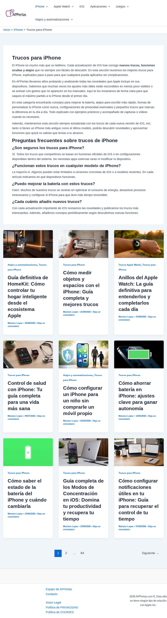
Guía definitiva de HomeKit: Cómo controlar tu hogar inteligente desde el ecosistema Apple (28, 296)
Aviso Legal (53, 602)
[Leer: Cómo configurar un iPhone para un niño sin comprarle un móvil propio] (83, 354)
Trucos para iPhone (74, 264)
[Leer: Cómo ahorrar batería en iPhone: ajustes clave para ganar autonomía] (139, 354)
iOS (81, 6)
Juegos (120, 6)
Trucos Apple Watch (130, 264)
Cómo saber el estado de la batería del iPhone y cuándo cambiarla (27, 493)
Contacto (52, 594)
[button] (46, 6)
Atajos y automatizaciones (52, 19)
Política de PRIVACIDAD (62, 607)
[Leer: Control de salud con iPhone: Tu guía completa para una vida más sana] (28, 354)
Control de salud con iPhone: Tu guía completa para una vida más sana (27, 395)
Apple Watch (62, 6)
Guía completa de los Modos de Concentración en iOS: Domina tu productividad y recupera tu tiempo (83, 500)
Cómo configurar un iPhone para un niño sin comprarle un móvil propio (82, 400)
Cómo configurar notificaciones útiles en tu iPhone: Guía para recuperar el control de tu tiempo (139, 500)
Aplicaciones (98, 6)
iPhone (39, 6)
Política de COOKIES (60, 612)
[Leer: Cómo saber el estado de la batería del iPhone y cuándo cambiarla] (28, 452)
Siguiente (150, 553)
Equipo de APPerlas (59, 589)
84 (82, 553)
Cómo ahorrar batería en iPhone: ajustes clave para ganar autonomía (138, 395)
